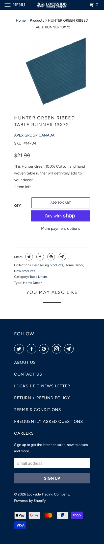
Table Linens (38, 277)
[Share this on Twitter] (28, 256)
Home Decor (74, 265)
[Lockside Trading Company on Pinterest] (45, 348)
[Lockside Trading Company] (52, 5)
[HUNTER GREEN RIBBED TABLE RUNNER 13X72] (52, 70)
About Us (25, 362)
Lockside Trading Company (48, 494)
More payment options (60, 228)
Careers (24, 433)
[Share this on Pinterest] (50, 256)
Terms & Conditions (37, 409)
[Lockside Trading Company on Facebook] (32, 348)
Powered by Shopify (30, 500)
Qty (17, 205)
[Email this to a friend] (61, 256)
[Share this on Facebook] (39, 256)
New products (24, 271)
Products (37, 20)
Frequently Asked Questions (48, 421)
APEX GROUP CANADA (34, 135)
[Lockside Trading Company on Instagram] (57, 348)
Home (21, 20)
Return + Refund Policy (42, 397)
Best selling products (47, 265)
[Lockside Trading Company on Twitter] (20, 348)
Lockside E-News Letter (42, 386)
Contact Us (28, 374)
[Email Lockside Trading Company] (70, 348)
